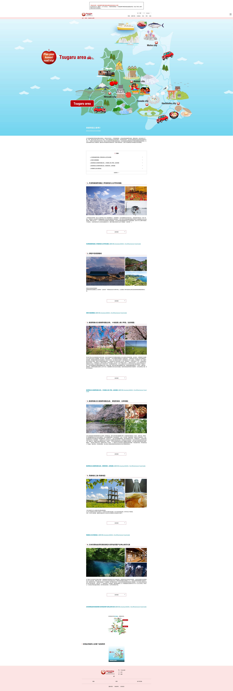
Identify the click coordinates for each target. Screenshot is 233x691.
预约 (147, 16)
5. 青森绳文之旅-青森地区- (96, 168)
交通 (150, 16)
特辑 (86, 18)
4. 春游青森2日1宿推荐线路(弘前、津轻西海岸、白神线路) (102, 165)
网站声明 (116, 686)
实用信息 (122, 686)
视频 (116, 681)
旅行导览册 (139, 681)
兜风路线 (116, 616)
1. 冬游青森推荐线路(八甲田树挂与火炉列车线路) (100, 157)
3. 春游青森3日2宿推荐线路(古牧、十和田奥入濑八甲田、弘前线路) (104, 162)
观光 (143, 16)
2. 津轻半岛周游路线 (94, 160)
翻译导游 (111, 686)
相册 (93, 681)
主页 (83, 18)
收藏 (121, 674)
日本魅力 (139, 16)
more (110, 646)
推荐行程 (133, 16)
